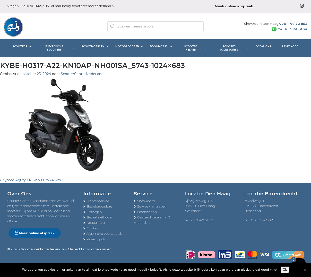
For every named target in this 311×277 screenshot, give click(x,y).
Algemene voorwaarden (105, 233)
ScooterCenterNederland (82, 74)
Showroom (146, 201)
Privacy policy (97, 239)
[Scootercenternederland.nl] (13, 26)
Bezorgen (94, 212)
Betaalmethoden (99, 217)
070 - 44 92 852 (38, 6)
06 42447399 (262, 220)
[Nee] (304, 270)
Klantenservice (97, 201)
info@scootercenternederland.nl (88, 6)
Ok (285, 269)
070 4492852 (202, 220)
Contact (92, 228)
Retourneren (96, 222)
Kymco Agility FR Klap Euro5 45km (31, 180)
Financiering (147, 212)
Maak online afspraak (36, 233)
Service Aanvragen (151, 206)
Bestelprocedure (99, 206)
